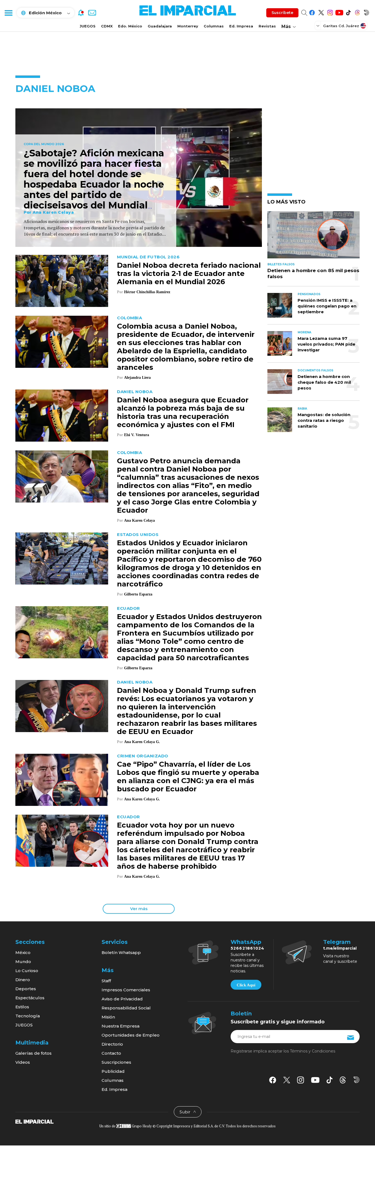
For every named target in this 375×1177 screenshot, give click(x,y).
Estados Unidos (137, 534)
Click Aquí (246, 985)
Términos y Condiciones (312, 1051)
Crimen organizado (142, 756)
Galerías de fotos (33, 1053)
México (22, 952)
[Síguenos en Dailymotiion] (356, 1080)
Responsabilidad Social (126, 1008)
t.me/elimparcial (340, 948)
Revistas (267, 26)
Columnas (214, 26)
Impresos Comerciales (126, 989)
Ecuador (128, 608)
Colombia (129, 318)
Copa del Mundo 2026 (44, 144)
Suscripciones (116, 1062)
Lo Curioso (26, 970)
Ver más (138, 908)
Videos (22, 1062)
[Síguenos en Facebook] (312, 11)
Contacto (111, 1053)
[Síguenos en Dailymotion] (366, 11)
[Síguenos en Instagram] (330, 11)
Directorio (112, 1044)
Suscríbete (282, 12)
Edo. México (130, 26)
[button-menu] (8, 12)
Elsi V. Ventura (136, 435)
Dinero (22, 979)
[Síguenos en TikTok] (348, 11)
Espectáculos (29, 997)
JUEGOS (88, 26)
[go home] (34, 1121)
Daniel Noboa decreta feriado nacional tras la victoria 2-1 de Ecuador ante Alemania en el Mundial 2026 (189, 273)
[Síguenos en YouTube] (339, 11)
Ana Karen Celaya (53, 212)
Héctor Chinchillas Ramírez (147, 292)
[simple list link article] (313, 237)
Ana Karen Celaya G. (142, 742)
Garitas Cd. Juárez (341, 26)
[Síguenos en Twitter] (321, 11)
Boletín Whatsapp (121, 952)
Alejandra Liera (137, 378)
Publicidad (113, 1071)
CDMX (107, 26)
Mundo (23, 961)
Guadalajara (160, 26)
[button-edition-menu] (318, 25)
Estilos (22, 1006)
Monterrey (187, 26)
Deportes (25, 988)
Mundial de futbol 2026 (148, 257)
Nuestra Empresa (120, 1026)
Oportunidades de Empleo (130, 1035)
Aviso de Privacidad (122, 998)
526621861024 (247, 948)
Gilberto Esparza (138, 594)
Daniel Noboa (134, 391)
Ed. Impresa (241, 26)
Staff (106, 980)
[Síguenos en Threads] (357, 11)
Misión (108, 1017)
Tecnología (27, 1015)
